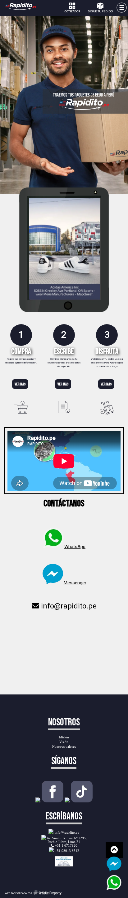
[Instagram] (37, 801)
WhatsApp (74, 546)
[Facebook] (52, 801)
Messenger (75, 583)
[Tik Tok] (82, 801)
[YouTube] (67, 801)
